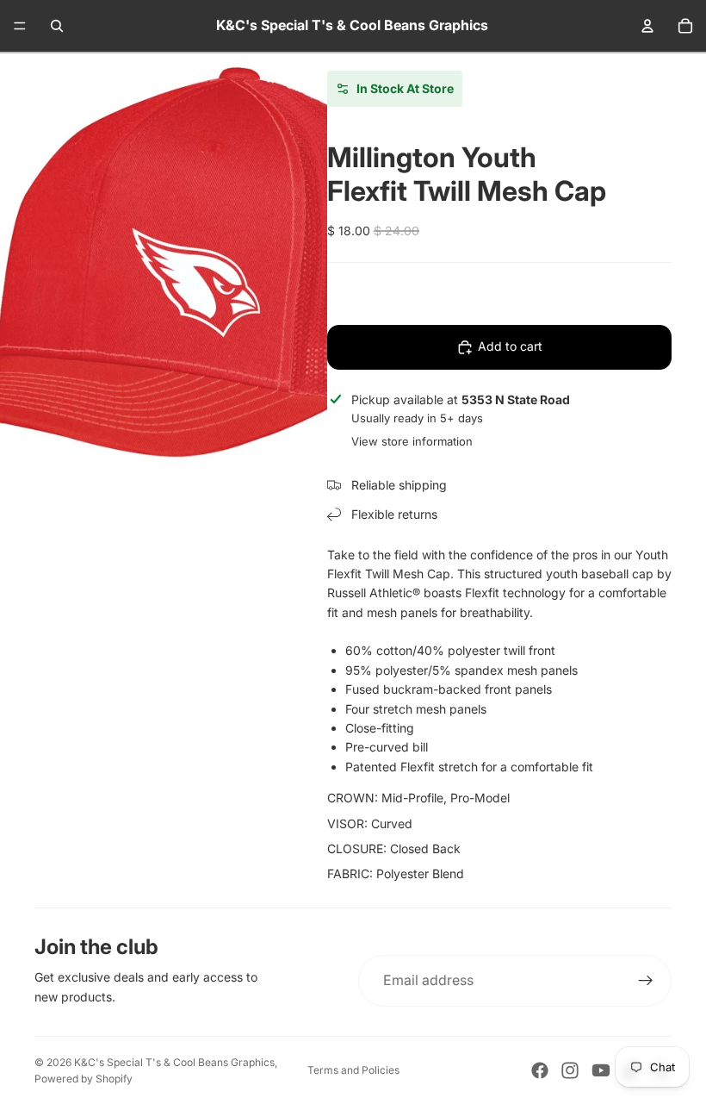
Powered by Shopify (83, 1078)
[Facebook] (540, 1070)
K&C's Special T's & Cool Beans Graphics (174, 1062)
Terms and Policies (353, 1069)
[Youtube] (601, 1070)
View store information (412, 441)
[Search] (57, 26)
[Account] (647, 26)
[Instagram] (570, 1070)
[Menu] (20, 26)
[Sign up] (646, 981)
